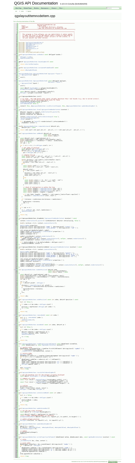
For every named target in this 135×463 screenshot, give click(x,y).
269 (15, 343)
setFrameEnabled (25, 103)
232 (15, 299)
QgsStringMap (24, 225)
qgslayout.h (30, 47)
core (22, 11)
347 (15, 437)
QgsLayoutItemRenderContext (51, 109)
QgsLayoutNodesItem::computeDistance (37, 126)
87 (15, 126)
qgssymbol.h (30, 45)
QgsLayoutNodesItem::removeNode (33, 315)
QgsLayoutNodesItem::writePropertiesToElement (38, 437)
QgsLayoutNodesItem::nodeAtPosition (34, 269)
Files (61, 8)
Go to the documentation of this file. (24, 21)
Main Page (18, 8)
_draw (22, 119)
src (16, 11)
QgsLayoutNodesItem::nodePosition (34, 299)
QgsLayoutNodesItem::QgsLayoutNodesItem (33, 73)
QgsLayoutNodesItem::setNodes (32, 54)
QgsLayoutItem (26, 75)
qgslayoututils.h (32, 48)
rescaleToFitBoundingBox (28, 118)
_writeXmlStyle (25, 440)
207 (15, 269)
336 (15, 424)
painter (55, 112)
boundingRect (34, 88)
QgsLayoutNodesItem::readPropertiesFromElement (38, 343)
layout (29, 11)
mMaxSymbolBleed (30, 70)
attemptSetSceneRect (27, 89)
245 (15, 315)
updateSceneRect (25, 58)
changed (26, 367)
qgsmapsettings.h (32, 46)
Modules (36, 8)
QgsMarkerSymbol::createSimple (41, 231)
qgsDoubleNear (41, 379)
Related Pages (28, 8)
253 (15, 324)
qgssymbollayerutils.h (34, 43)
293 (15, 372)
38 (15, 67)
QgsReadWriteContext (49, 345)
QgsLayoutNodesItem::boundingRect (35, 61)
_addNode (28, 210)
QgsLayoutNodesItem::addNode (32, 133)
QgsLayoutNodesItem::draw (31, 109)
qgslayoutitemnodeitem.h (34, 42)
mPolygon (23, 57)
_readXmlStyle (26, 351)
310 (15, 392)
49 (15, 81)
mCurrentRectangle (31, 64)
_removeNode (32, 317)
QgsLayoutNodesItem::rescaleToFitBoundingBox (38, 372)
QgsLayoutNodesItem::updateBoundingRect (81, 106)
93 (15, 133)
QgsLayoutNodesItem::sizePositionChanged (46, 106)
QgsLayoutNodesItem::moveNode (32, 324)
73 (15, 109)
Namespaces (45, 8)
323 (15, 408)
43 (15, 73)
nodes (30, 57)
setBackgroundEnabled (27, 102)
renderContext (45, 112)
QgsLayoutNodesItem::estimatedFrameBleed (38, 67)
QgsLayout (51, 73)
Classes (54, 8)
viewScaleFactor (49, 223)
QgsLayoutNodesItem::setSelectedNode (35, 392)
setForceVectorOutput (45, 116)
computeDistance (45, 188)
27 (15, 54)
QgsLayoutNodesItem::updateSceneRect (35, 408)
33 (15, 61)
